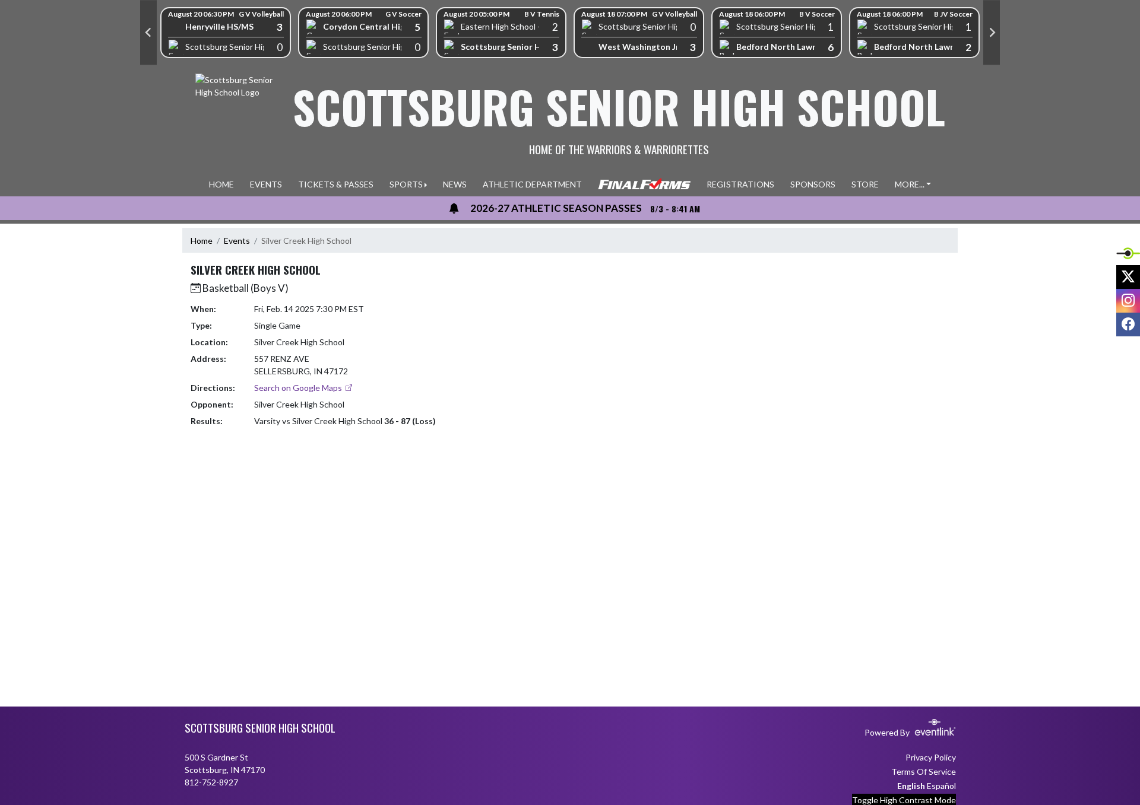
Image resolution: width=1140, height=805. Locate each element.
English (911, 786)
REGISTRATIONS (740, 184)
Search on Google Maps (299, 388)
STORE (865, 184)
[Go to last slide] (148, 32)
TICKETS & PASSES (335, 184)
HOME (221, 184)
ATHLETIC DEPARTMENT (532, 184)
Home (202, 241)
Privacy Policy (930, 757)
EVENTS (266, 184)
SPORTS (406, 184)
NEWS (455, 184)
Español (941, 786)
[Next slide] (991, 32)
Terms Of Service (923, 771)
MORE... (909, 184)
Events (237, 241)
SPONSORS (812, 184)
